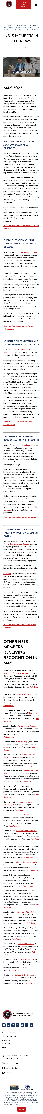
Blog (4, 1048)
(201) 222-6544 (12, 1063)
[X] (17, 1025)
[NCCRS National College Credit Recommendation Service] (27, 1088)
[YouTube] (22, 1025)
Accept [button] (21, 1109)
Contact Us (6, 1044)
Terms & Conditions (9, 1036)
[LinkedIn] (13, 1025)
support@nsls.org (12, 1068)
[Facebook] (4, 1025)
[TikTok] (26, 1025)
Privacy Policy (7, 1040)
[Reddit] (31, 1025)
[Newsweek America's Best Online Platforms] (14, 1088)
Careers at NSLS (8, 1033)
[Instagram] (8, 1025)
